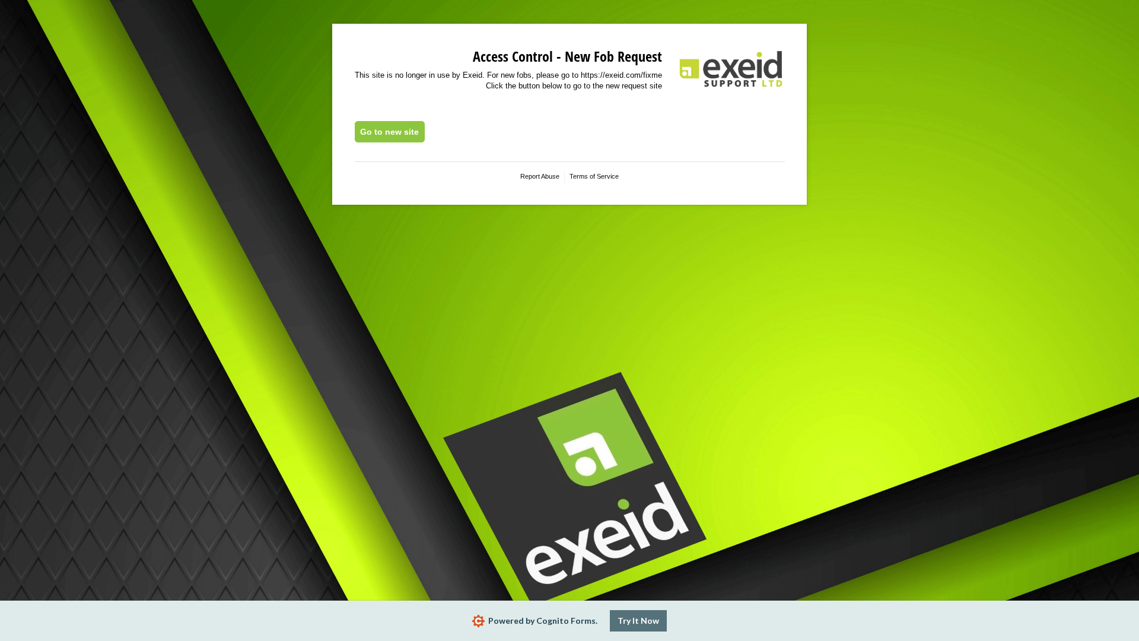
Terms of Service (594, 176)
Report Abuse (539, 176)
